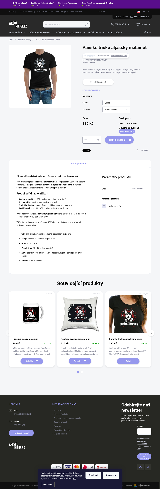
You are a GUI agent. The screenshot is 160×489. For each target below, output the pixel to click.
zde (74, 478)
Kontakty (12, 12)
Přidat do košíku (117, 139)
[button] (78, 371)
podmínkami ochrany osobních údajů (144, 446)
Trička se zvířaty (115, 206)
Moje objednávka (60, 434)
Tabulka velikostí (76, 12)
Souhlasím (111, 475)
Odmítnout (93, 475)
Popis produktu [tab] (78, 163)
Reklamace (58, 426)
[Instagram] (148, 467)
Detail (128, 361)
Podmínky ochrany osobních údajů (52, 12)
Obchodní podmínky (27, 12)
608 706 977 (19, 425)
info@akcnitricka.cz (22, 414)
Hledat (86, 24)
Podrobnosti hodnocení (119, 56)
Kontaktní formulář (21, 433)
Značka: (88, 62)
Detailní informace (90, 90)
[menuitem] (17, 33)
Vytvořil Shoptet (126, 485)
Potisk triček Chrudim (62, 430)
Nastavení (47, 484)
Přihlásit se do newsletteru (144, 456)
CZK (143, 11)
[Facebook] (140, 467)
